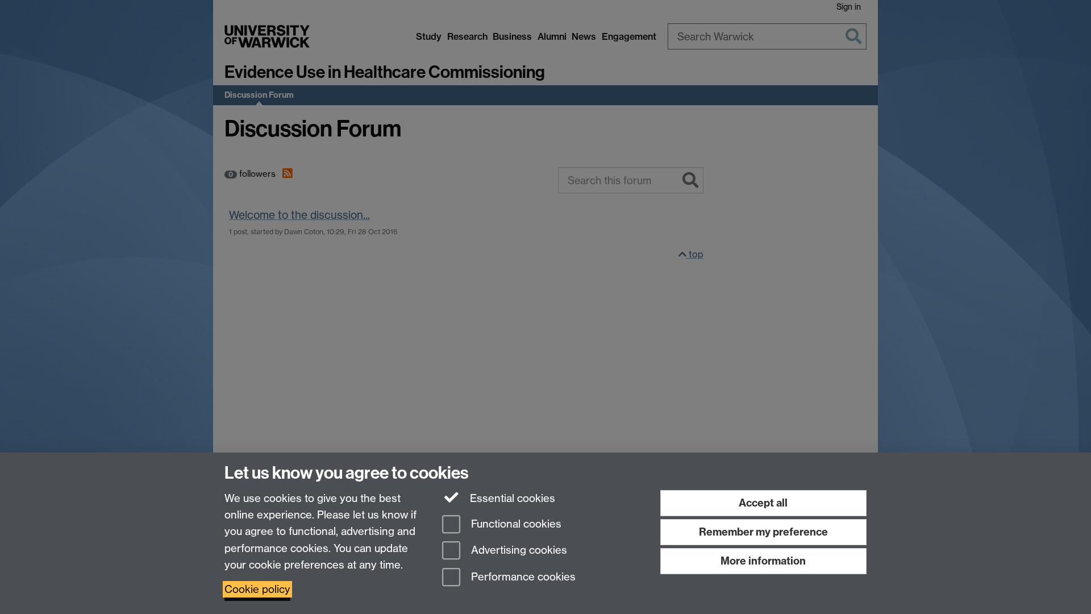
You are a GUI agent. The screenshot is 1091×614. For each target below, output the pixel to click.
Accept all (763, 502)
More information (763, 560)
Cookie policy (257, 589)
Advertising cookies (517, 550)
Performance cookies (522, 577)
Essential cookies (511, 498)
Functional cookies (514, 523)
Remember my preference (763, 531)
